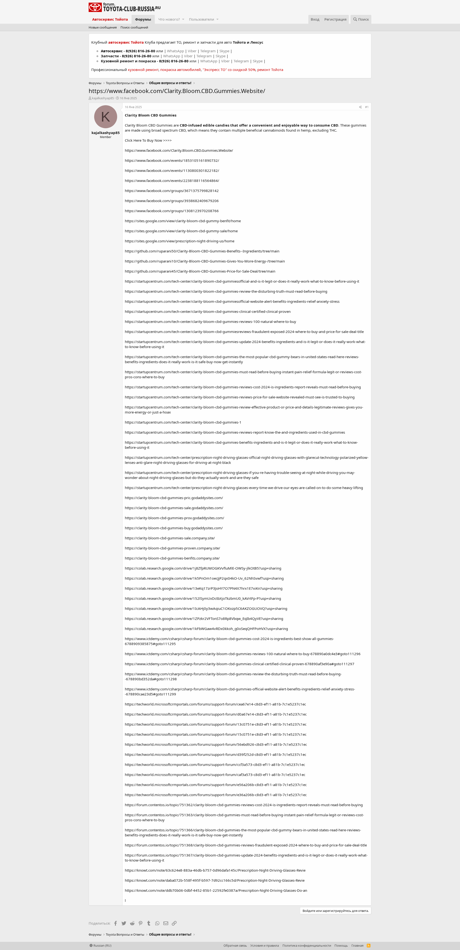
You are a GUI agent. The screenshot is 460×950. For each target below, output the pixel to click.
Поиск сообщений (134, 27)
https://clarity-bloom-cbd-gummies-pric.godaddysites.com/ (174, 497)
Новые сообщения (103, 27)
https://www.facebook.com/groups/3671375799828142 (172, 190)
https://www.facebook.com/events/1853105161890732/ (172, 160)
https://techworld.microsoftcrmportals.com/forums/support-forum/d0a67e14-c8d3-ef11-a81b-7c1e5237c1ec (216, 714)
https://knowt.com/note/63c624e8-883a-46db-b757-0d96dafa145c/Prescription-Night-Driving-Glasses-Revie (215, 870)
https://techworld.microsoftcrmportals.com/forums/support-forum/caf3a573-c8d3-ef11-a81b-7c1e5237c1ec (215, 774)
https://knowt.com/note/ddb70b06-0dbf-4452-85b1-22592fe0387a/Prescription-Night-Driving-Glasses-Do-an (216, 890)
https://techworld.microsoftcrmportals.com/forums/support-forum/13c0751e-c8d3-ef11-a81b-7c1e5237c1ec (215, 724)
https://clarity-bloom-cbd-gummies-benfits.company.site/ (172, 558)
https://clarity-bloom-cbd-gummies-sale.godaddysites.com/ (174, 507)
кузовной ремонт (143, 69)
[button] (183, 19)
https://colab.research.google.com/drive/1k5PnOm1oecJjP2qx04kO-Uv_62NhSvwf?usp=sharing (204, 578)
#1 (367, 107)
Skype (224, 50)
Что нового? (169, 19)
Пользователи (201, 19)
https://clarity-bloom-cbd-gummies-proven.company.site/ (172, 548)
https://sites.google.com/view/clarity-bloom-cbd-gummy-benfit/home (183, 220)
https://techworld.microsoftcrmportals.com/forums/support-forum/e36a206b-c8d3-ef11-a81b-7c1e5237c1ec (216, 794)
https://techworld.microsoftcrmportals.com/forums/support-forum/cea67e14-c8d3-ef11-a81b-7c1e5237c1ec (215, 704)
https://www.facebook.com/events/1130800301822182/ (172, 170)
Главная (357, 945)
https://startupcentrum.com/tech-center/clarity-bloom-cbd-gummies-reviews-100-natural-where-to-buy (210, 321)
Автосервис (112, 50)
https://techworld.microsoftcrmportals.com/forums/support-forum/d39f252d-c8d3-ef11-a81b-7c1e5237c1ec (215, 754)
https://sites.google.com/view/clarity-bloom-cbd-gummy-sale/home (181, 230)
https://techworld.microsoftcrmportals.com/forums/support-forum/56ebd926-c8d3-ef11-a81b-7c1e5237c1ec (216, 744)
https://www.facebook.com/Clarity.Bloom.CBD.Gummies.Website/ (179, 150)
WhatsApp (176, 50)
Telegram (208, 50)
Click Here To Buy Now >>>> (148, 140)
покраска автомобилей (180, 69)
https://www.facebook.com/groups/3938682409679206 (172, 200)
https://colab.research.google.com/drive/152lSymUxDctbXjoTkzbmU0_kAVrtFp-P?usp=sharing (203, 598)
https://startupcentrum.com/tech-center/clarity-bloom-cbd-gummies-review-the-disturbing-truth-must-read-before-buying (226, 291)
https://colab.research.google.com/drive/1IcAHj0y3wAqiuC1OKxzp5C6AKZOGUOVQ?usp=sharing (206, 608)
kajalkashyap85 (103, 98)
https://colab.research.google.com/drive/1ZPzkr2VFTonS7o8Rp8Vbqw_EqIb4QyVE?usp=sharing (204, 618)
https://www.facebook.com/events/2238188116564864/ (172, 180)
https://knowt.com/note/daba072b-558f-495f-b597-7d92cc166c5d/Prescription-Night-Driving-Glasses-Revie (215, 880)
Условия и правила (264, 945)
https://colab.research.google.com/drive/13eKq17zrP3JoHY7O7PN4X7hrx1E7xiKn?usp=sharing (203, 588)
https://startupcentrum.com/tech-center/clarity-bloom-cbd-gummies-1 (183, 422)
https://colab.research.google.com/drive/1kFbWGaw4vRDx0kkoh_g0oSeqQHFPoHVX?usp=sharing (206, 628)
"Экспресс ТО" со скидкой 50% (229, 69)
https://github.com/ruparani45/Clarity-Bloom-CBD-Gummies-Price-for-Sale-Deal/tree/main (200, 271)
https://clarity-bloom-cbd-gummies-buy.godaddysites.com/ (174, 527)
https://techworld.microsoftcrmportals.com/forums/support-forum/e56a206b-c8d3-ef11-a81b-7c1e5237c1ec (216, 784)
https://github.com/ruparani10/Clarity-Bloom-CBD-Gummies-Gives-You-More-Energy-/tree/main (205, 261)
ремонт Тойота (270, 69)
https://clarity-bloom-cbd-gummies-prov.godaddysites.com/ (174, 517)
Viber (192, 50)
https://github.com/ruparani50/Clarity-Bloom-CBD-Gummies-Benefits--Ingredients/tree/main (202, 251)
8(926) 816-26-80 (140, 50)
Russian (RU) (102, 945)
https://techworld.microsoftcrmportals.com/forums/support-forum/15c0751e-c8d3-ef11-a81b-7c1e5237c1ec (215, 734)
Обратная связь (235, 945)
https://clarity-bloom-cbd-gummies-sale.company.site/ (170, 538)
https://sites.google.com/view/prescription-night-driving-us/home (179, 241)
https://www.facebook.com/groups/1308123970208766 (172, 210)
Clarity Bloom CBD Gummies (150, 115)
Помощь (341, 945)
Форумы (143, 19)
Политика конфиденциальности (306, 945)
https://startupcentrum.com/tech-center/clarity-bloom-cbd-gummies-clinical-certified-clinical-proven (208, 311)
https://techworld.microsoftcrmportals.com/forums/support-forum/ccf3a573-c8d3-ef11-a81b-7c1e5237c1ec (215, 764)
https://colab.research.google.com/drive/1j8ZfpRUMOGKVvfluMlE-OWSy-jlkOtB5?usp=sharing (203, 568)
